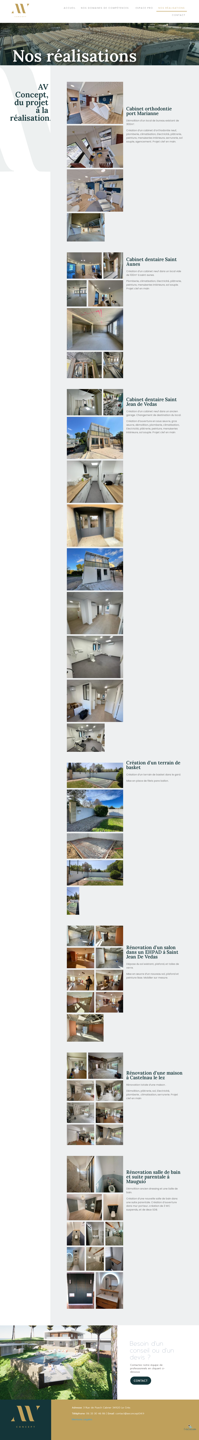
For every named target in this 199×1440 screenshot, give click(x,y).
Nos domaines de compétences (105, 7)
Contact (178, 15)
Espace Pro (144, 7)
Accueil (70, 7)
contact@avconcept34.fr (130, 1413)
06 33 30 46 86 (95, 1413)
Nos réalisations (171, 7)
